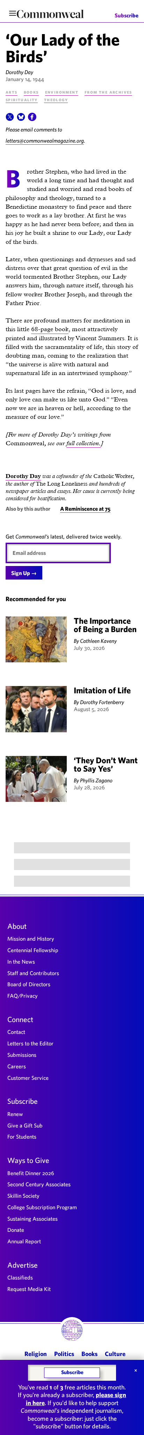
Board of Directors (28, 984)
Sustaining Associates (32, 1218)
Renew (15, 1114)
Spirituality (22, 99)
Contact (16, 1032)
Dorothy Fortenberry (102, 702)
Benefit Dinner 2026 (30, 1173)
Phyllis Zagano (96, 780)
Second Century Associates (39, 1184)
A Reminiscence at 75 (85, 508)
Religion (35, 1353)
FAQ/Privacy (22, 995)
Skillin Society (23, 1196)
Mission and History (30, 938)
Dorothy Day (19, 72)
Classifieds (20, 1277)
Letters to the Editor (30, 1043)
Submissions (21, 1055)
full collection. (83, 443)
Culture (115, 1353)
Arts (11, 92)
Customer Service (28, 1078)
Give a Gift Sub (25, 1125)
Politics (64, 1353)
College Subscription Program (42, 1207)
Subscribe (126, 15)
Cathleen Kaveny (98, 641)
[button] (10, 119)
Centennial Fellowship (32, 950)
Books (31, 92)
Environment (61, 92)
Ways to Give (28, 1160)
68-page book (50, 329)
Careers (16, 1066)
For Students (21, 1136)
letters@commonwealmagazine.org (45, 140)
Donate (15, 1230)
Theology (56, 99)
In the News (21, 961)
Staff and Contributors (33, 973)
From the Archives (108, 92)
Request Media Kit (29, 1289)
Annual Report (24, 1241)
